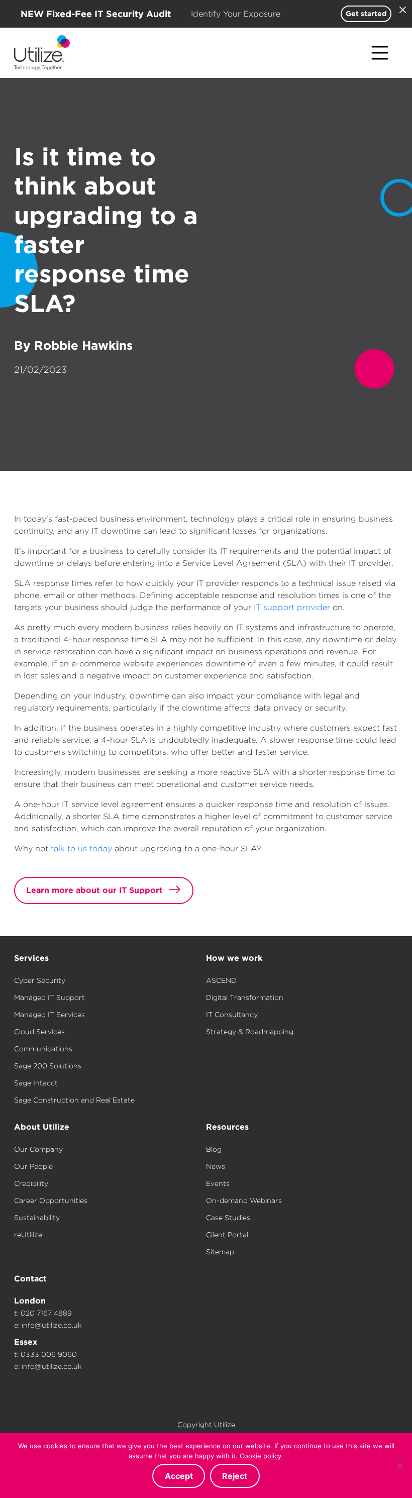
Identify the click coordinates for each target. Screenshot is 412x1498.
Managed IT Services (49, 1015)
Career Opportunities (50, 1200)
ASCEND (221, 980)
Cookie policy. (261, 1456)
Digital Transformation (244, 997)
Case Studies (228, 1218)
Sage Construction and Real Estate (74, 1100)
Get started (366, 14)
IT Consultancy (232, 1015)
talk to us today (81, 848)
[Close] (402, 10)
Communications (43, 1049)
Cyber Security (39, 980)
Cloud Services (39, 1032)
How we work (234, 958)
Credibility (31, 1183)
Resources (227, 1127)
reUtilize (28, 1235)
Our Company (38, 1149)
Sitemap (220, 1252)
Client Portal (227, 1235)
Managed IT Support (49, 997)
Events (218, 1183)
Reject (234, 1476)
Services (31, 958)
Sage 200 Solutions (47, 1066)
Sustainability (37, 1218)
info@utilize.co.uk (52, 1325)
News (215, 1166)
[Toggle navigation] (380, 53)
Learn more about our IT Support (94, 890)
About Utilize (41, 1127)
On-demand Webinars (244, 1200)
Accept (179, 1476)
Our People (33, 1166)
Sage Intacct (36, 1083)
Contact (30, 1278)
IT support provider (292, 607)
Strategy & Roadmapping (249, 1032)
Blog (214, 1149)
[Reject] (399, 1466)
